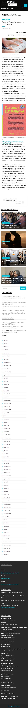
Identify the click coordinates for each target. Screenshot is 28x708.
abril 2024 (6, 422)
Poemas (4, 243)
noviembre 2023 (7, 438)
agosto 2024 (6, 412)
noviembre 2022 (7, 469)
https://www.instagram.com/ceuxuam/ (10, 584)
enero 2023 (6, 463)
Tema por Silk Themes (14, 706)
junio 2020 (6, 554)
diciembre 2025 (7, 362)
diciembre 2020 (7, 542)
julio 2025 (6, 378)
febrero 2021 (7, 535)
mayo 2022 (6, 488)
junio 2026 (6, 343)
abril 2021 (6, 529)
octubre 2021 (7, 510)
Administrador (5, 245)
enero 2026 (6, 359)
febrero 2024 (7, 428)
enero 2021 (6, 538)
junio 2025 (6, 381)
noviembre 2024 (7, 403)
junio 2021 (6, 523)
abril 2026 (6, 349)
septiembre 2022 (7, 475)
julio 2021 (6, 519)
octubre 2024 (7, 406)
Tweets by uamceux (5, 578)
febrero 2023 (7, 460)
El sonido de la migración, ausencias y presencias (13, 310)
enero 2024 (6, 431)
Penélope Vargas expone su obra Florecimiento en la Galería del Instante (12, 261)
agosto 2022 (6, 479)
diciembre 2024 (7, 400)
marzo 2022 (6, 494)
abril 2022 (6, 491)
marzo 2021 (6, 532)
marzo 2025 (6, 390)
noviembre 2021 (7, 507)
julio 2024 (6, 415)
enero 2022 (6, 501)
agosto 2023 (6, 447)
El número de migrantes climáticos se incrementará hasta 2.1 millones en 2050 (13, 279)
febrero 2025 (7, 393)
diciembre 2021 (7, 504)
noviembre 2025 (7, 365)
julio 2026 (6, 340)
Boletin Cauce (6, 276)
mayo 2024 (6, 419)
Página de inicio (5, 14)
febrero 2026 (7, 356)
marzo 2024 (6, 425)
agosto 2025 (6, 375)
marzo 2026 (6, 353)
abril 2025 (6, 387)
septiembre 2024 (7, 409)
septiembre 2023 (7, 444)
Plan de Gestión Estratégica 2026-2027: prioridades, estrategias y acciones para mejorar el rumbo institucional (13, 298)
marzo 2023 (6, 456)
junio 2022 (6, 485)
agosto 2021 (6, 516)
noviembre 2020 (7, 545)
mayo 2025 (6, 384)
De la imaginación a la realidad (10, 225)
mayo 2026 (6, 346)
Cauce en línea (13, 14)
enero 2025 (6, 397)
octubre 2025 (7, 368)
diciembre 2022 (7, 466)
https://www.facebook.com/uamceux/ (9, 572)
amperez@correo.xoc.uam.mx (8, 607)
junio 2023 (6, 453)
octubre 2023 (7, 441)
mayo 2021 (6, 526)
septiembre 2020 (7, 551)
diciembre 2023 (7, 434)
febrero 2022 (7, 497)
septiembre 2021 (7, 513)
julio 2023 (6, 450)
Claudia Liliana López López (8, 227)
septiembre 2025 (7, 371)
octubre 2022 (7, 472)
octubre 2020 (7, 548)
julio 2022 (6, 482)
